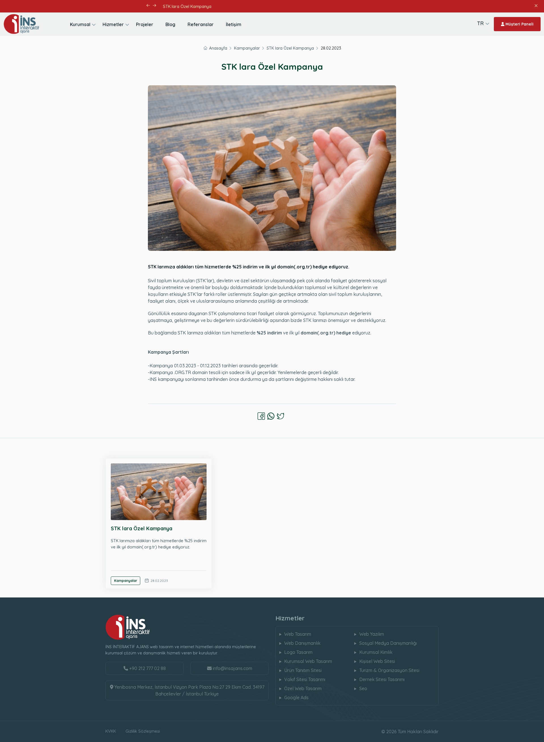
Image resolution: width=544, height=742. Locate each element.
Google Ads (296, 697)
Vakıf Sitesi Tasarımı (304, 679)
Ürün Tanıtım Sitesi (303, 670)
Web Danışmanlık (302, 643)
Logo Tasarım (298, 652)
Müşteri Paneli (519, 24)
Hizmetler (113, 24)
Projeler (144, 24)
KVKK (110, 731)
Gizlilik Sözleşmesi (143, 731)
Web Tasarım (297, 634)
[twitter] (280, 416)
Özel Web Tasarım (303, 688)
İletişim (233, 24)
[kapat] (536, 5)
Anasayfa (218, 48)
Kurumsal (80, 24)
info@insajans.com (232, 668)
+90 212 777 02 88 (147, 668)
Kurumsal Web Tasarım (308, 661)
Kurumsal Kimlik (375, 652)
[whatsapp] (271, 416)
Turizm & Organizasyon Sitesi (389, 670)
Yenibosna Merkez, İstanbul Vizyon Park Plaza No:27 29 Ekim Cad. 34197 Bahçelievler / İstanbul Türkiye (188, 690)
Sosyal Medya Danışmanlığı (388, 643)
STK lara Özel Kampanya (290, 48)
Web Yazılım (371, 634)
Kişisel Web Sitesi (377, 661)
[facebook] (261, 416)
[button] (148, 5)
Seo (363, 688)
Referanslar (201, 24)
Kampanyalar (247, 48)
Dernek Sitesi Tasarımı (382, 679)
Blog (170, 24)
